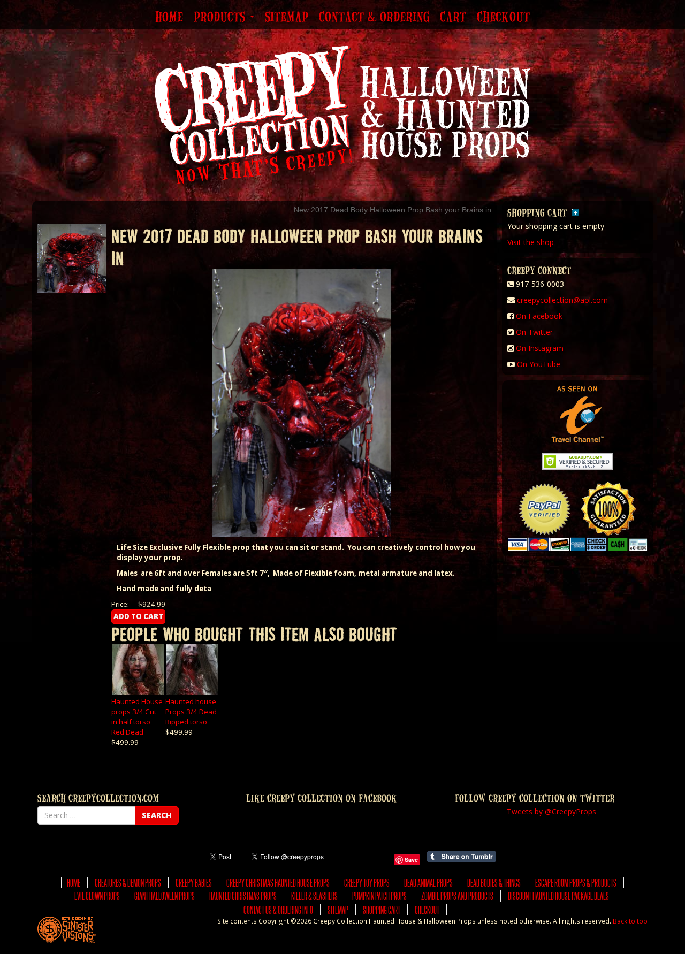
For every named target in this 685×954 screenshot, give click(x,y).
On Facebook (539, 316)
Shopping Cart (381, 909)
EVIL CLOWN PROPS (97, 896)
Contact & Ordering (374, 18)
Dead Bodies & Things (494, 882)
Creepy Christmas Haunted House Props (278, 882)
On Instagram (540, 348)
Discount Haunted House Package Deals (558, 896)
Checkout (503, 18)
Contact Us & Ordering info (278, 909)
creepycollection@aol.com (562, 300)
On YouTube (538, 364)
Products (221, 18)
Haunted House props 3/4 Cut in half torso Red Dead (137, 717)
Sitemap (286, 18)
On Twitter (534, 332)
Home (169, 18)
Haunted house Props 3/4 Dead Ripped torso (191, 712)
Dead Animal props (428, 882)
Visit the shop (530, 242)
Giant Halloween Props (164, 896)
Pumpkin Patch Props (379, 896)
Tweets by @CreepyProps (551, 811)
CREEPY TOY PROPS (367, 882)
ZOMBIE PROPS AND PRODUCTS (457, 896)
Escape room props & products (575, 882)
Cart (453, 18)
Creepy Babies (194, 882)
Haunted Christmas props (243, 896)
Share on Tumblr (461, 856)
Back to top (630, 921)
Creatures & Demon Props (128, 882)
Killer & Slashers (314, 896)
